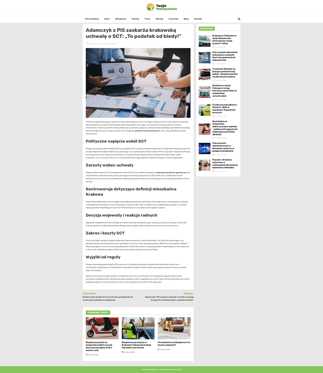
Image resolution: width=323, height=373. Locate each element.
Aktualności (120, 19)
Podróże (135, 19)
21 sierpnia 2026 (220, 47)
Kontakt (198, 19)
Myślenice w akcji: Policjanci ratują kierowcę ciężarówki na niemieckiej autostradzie (224, 90)
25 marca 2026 (93, 355)
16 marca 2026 (164, 349)
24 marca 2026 (128, 352)
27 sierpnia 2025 (94, 44)
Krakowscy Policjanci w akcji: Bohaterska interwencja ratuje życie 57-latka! (224, 39)
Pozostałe (173, 19)
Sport (107, 19)
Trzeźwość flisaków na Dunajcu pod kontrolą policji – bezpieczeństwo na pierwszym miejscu (225, 73)
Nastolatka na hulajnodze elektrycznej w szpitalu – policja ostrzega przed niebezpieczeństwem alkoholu (224, 128)
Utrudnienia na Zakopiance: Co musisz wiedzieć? (174, 343)
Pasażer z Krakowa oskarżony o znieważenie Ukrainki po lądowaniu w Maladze (225, 164)
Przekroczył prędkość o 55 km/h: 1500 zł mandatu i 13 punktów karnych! (224, 109)
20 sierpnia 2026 (220, 99)
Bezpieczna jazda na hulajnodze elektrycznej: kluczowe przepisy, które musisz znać (99, 346)
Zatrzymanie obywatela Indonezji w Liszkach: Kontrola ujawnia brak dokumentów (224, 56)
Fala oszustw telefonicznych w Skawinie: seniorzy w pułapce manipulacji (223, 147)
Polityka (106, 44)
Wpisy (186, 19)
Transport (112, 44)
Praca (147, 19)
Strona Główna (92, 19)
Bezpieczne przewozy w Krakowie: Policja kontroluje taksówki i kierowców (136, 345)
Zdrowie (159, 19)
